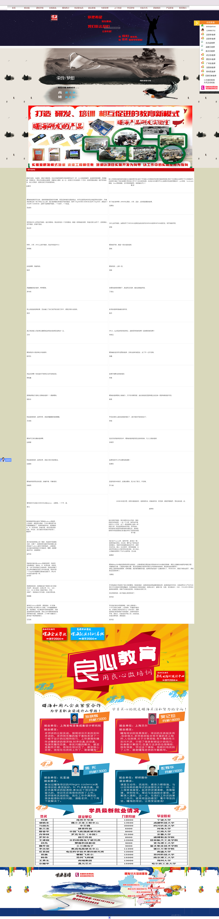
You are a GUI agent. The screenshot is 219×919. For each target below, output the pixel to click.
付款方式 (143, 8)
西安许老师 (210, 59)
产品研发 (169, 8)
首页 (14, 8)
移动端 (27, 8)
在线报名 (52, 8)
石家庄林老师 (210, 76)
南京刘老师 (210, 51)
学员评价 (130, 8)
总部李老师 (210, 35)
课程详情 (39, 8)
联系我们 (182, 8)
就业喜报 (91, 8)
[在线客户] (197, 23)
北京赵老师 (210, 43)
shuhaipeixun (211, 26)
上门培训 (117, 8)
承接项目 (156, 8)
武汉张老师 (210, 55)
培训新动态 (78, 8)
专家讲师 (104, 8)
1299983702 (210, 31)
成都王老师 (210, 47)
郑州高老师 (210, 72)
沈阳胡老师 (210, 67)
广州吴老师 (210, 63)
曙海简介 (65, 8)
